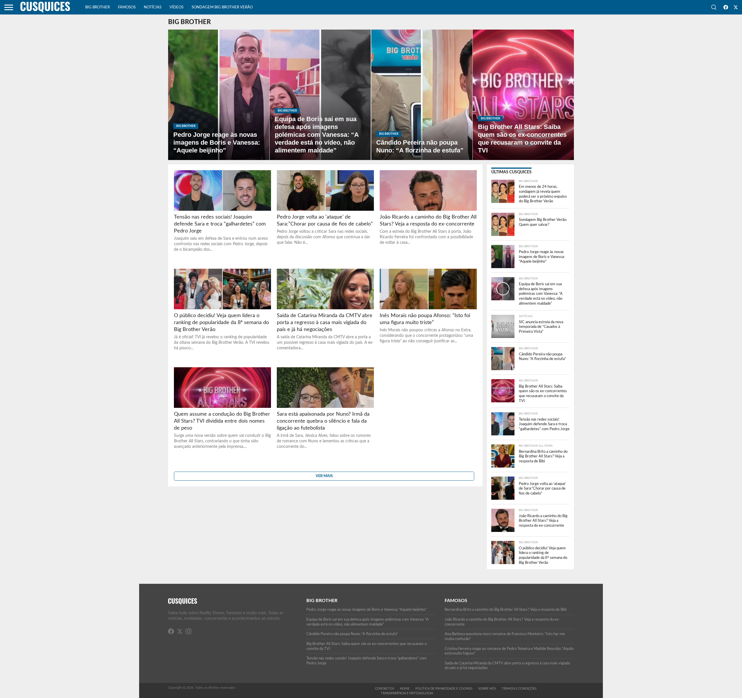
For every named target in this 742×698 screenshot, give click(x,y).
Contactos (384, 688)
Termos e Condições (519, 688)
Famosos (127, 7)
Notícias (152, 7)
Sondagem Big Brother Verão (222, 7)
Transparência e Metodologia (407, 693)
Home (405, 688)
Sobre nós (487, 688)
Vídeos (176, 7)
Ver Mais (324, 476)
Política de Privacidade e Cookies (443, 688)
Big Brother (97, 7)
